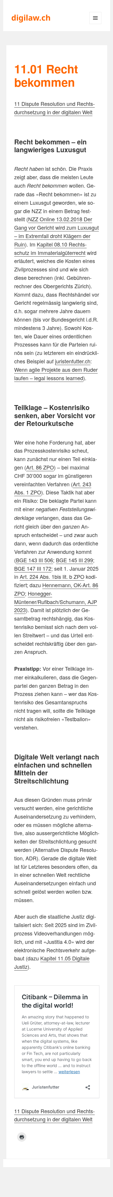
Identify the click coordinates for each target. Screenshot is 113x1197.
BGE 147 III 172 (32, 568)
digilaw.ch (31, 17)
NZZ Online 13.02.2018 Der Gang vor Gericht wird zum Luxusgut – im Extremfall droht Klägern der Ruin (56, 231)
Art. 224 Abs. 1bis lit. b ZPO (52, 576)
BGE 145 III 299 (74, 560)
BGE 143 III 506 (34, 560)
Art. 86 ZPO (40, 467)
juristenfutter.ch (72, 361)
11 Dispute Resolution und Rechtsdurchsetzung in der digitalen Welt (54, 108)
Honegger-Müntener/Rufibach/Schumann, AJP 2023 (55, 602)
